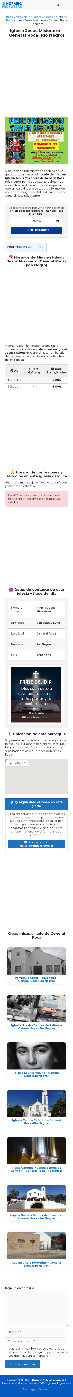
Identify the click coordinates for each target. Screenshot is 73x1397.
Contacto (44, 1389)
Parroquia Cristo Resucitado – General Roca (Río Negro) (36, 979)
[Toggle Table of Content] (39, 247)
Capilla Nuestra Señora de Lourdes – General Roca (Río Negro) (36, 1217)
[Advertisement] (36, 75)
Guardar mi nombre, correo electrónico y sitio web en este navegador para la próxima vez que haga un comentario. (38, 1352)
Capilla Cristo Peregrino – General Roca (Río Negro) (36, 1264)
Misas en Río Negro (29, 16)
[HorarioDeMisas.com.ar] (12, 5)
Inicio (9, 16)
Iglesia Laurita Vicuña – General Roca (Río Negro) (37, 1074)
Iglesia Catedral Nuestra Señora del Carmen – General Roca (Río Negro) (36, 1169)
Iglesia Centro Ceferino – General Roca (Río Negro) (36, 1122)
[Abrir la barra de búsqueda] (58, 5)
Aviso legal (29, 1389)
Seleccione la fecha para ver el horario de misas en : (36, 210)
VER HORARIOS (38, 230)
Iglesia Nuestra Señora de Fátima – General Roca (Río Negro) (36, 1027)
